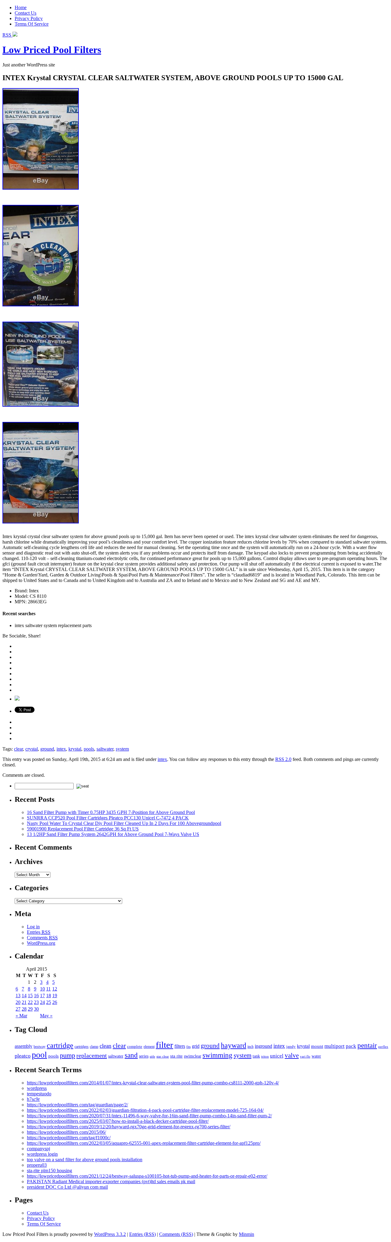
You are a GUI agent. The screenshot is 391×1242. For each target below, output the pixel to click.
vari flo (305, 1056)
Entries (38, 932)
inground (263, 1046)
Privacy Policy (29, 18)
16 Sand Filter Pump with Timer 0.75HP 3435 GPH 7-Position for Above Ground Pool (111, 812)
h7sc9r (33, 1099)
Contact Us (25, 13)
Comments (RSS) (176, 1234)
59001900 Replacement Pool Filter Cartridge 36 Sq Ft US (83, 828)
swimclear (192, 1056)
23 (36, 1002)
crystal (31, 748)
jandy (291, 1046)
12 (54, 988)
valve (292, 1055)
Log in (33, 926)
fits (188, 1046)
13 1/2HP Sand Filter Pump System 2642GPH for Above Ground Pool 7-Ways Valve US (113, 834)
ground (47, 748)
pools (89, 748)
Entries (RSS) (142, 1234)
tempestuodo (39, 1093)
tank (256, 1056)
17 (42, 995)
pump (67, 1055)
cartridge (60, 1045)
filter (164, 1045)
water (316, 1056)
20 (18, 1002)
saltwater (105, 748)
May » (46, 1015)
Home (21, 7)
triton (265, 1056)
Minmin (246, 1234)
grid (195, 1046)
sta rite (176, 1055)
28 (24, 1009)
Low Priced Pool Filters (51, 49)
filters (179, 1046)
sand (131, 1055)
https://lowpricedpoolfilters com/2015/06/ (66, 1132)
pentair (367, 1045)
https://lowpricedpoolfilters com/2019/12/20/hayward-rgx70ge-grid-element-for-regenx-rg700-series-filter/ (128, 1126)
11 (48, 988)
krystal (74, 748)
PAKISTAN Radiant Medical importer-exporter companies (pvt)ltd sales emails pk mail (111, 1181)
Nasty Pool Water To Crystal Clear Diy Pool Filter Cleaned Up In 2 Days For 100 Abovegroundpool (124, 823)
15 (30, 995)
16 (36, 995)
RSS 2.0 (283, 759)
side (152, 1056)
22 (30, 1002)
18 (48, 995)
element (149, 1046)
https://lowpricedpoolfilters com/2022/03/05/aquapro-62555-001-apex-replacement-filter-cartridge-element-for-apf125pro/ (144, 1143)
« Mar (21, 1015)
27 (18, 1009)
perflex (383, 1046)
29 (30, 1009)
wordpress (37, 1088)
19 (54, 995)
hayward (233, 1045)
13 (18, 995)
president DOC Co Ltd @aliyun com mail (67, 1187)
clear (18, 748)
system (122, 748)
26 (54, 1002)
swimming (217, 1055)
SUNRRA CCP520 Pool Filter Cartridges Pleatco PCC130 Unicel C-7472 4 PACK (108, 817)
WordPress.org (41, 943)
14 (24, 995)
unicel (276, 1056)
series (143, 1056)
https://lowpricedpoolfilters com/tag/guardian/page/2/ (77, 1104)
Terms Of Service (32, 24)
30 (36, 1009)
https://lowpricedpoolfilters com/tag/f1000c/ (69, 1137)
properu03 (37, 1165)
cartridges (82, 1046)
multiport (334, 1046)
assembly (23, 1046)
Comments (42, 937)
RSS (7, 34)
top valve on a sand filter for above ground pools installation (84, 1159)
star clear (162, 1056)
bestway (40, 1047)
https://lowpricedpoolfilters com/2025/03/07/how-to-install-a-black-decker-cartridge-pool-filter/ (118, 1121)
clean (105, 1046)
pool (39, 1054)
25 (48, 1002)
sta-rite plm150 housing (49, 1170)
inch (250, 1047)
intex (61, 748)
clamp (94, 1046)
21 (24, 1002)
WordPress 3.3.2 (110, 1234)
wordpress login (42, 1154)
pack (351, 1046)
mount (317, 1046)
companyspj (38, 1148)
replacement (91, 1055)
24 (42, 1002)
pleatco (23, 1056)
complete (134, 1046)
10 (42, 988)
